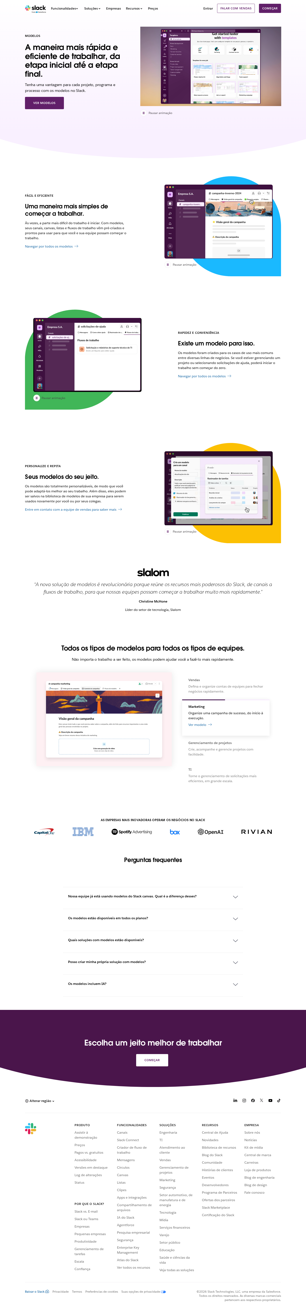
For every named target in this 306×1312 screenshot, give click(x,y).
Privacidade (60, 1291)
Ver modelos (44, 103)
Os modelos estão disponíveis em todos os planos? (108, 918)
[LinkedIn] (235, 1101)
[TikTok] (279, 1101)
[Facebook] (253, 1101)
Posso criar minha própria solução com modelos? (107, 962)
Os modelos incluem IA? (87, 984)
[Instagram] (244, 1101)
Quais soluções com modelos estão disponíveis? (106, 940)
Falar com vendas (236, 8)
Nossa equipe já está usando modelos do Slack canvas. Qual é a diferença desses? (132, 896)
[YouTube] (270, 1101)
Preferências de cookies (101, 1291)
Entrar (208, 8)
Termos (77, 1291)
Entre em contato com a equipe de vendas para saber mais (70, 509)
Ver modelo (197, 778)
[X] (262, 1101)
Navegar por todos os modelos (49, 246)
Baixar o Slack (35, 1291)
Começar (270, 8)
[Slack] (35, 8)
